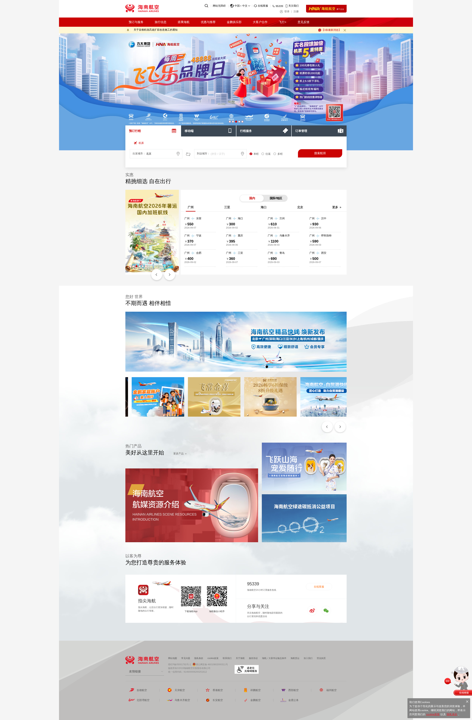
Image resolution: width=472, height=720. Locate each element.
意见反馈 (303, 22)
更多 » (336, 207)
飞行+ (282, 22)
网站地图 (172, 658)
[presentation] (153, 130)
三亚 (227, 207)
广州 (191, 207)
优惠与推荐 (208, 22)
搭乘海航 (184, 22)
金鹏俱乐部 (234, 22)
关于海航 (240, 658)
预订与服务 (136, 22)
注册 (296, 11)
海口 (264, 207)
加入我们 (308, 658)
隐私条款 (198, 658)
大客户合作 (260, 22)
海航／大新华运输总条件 (274, 658)
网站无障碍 (219, 5)
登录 (286, 11)
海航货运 (295, 658)
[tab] (153, 130)
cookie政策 (212, 658)
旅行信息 (160, 22)
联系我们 (227, 658)
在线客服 (319, 586)
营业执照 (321, 658)
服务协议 (253, 658)
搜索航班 (320, 153)
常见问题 (185, 658)
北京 (300, 207)
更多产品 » (180, 453)
